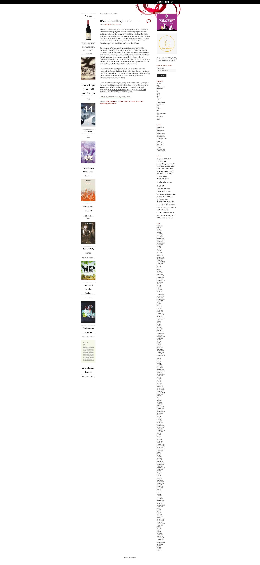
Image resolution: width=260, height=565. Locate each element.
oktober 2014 (160, 447)
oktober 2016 (160, 410)
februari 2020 (160, 347)
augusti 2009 (160, 544)
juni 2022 (159, 303)
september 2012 (161, 486)
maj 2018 (159, 380)
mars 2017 (159, 402)
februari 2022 (160, 310)
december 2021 (160, 313)
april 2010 (159, 531)
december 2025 (160, 238)
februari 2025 (160, 254)
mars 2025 (159, 252)
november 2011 (160, 502)
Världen (158, 115)
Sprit (158, 111)
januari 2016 (160, 424)
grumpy (161, 185)
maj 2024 (159, 268)
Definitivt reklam (160, 86)
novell (164, 204)
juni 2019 (159, 360)
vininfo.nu (159, 139)
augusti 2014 (160, 450)
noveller (171, 205)
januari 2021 (160, 330)
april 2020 (159, 344)
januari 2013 (160, 480)
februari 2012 (160, 497)
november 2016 (160, 408)
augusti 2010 (160, 525)
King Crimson (160, 194)
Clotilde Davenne (165, 168)
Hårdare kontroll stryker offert (116, 21)
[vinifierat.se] (165, 2)
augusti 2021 (160, 319)
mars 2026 (159, 233)
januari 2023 (160, 293)
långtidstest (162, 201)
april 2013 (159, 475)
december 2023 (160, 275)
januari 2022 (160, 311)
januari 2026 (160, 237)
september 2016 (161, 411)
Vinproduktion (160, 116)
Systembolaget (104, 103)
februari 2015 (160, 441)
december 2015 (160, 425)
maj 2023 (159, 286)
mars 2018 (159, 383)
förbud (161, 182)
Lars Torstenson (117, 25)
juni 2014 (159, 453)
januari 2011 (159, 517)
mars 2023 (159, 290)
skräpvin (161, 212)
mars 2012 (159, 495)
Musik (107, 101)
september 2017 (161, 392)
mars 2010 (159, 533)
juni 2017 (159, 397)
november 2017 (160, 389)
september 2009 (161, 542)
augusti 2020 (160, 338)
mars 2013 (159, 477)
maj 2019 (159, 361)
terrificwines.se (160, 127)
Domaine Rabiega (162, 176)
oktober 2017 (160, 391)
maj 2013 (159, 474)
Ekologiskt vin (160, 88)
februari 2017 (160, 403)
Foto (158, 91)
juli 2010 (159, 527)
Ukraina (159, 218)
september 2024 (161, 261)
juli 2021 (159, 321)
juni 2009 (159, 547)
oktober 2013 (160, 466)
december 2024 (160, 257)
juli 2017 (159, 395)
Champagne (161, 166)
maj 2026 (159, 230)
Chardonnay (169, 166)
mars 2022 (159, 308)
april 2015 (159, 438)
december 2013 (160, 463)
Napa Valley (171, 201)
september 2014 (161, 449)
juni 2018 (159, 378)
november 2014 (160, 445)
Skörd (167, 212)
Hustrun (161, 191)
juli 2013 (159, 470)
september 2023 (161, 280)
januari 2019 (160, 367)
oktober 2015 (160, 428)
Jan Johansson (139, 101)
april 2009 (159, 550)
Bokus (88, 99)
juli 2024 (159, 265)
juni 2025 (159, 247)
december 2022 (160, 294)
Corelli (128, 97)
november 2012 (160, 483)
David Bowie (161, 171)
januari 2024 (160, 274)
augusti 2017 (160, 394)
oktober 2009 (160, 541)
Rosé (158, 107)
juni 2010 (159, 528)
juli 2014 (159, 452)
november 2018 (160, 371)
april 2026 (159, 232)
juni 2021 (159, 322)
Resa (158, 105)
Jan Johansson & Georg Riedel (115, 97)
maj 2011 (159, 511)
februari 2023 (160, 291)
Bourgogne (161, 161)
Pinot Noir (159, 207)
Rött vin (158, 108)
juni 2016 (159, 416)
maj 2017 (159, 399)
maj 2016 (159, 417)
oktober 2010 (160, 522)
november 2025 (160, 240)
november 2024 (160, 258)
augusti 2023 (160, 282)
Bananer (159, 83)
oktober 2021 (160, 316)
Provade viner (160, 104)
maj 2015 (159, 436)
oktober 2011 (160, 503)
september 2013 (161, 467)
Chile (174, 166)
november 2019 (160, 352)
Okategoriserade (161, 102)
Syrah (158, 215)
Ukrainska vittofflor (161, 113)
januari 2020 (160, 349)
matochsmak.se (161, 133)
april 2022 (159, 307)
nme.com (159, 147)
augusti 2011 (160, 506)
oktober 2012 (160, 484)
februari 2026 (160, 235)
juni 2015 (159, 435)
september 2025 (161, 243)
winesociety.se (160, 146)
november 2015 (160, 427)
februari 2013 (160, 478)
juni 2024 (159, 266)
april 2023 (159, 288)
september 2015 (161, 430)
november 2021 (160, 314)
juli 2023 (159, 283)
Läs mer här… (88, 215)
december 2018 (160, 369)
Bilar (158, 85)
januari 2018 (160, 386)
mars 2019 (159, 364)
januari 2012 (160, 498)
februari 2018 (160, 385)
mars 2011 (159, 514)
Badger (102, 97)
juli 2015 (159, 433)
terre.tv (158, 128)
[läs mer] (174, 60)
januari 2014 (160, 461)
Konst (158, 94)
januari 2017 (160, 405)
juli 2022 (159, 302)
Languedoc (168, 196)
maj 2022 (159, 305)
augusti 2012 (160, 487)
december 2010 (160, 519)
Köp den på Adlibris (88, 298)
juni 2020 (159, 341)
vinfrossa (166, 218)
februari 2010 (160, 534)
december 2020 (160, 332)
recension (173, 207)
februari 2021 (160, 329)
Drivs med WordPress (130, 558)
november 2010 (160, 520)
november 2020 (160, 333)
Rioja (167, 210)
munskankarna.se (161, 150)
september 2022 (161, 299)
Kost (158, 96)
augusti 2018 (160, 375)
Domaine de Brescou (164, 174)
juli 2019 (159, 358)
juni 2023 (159, 285)
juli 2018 (159, 377)
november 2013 (160, 464)
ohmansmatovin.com (162, 138)
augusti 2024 (160, 263)
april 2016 (159, 419)
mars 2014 (159, 458)
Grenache (168, 183)
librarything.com (160, 130)
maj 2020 (159, 342)
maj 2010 (159, 530)
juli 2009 (159, 545)
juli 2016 (159, 414)
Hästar (158, 93)
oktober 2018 (160, 372)
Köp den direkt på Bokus (88, 257)
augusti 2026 (160, 226)
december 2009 (160, 537)
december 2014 (160, 444)
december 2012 (160, 481)
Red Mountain (160, 209)
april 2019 (159, 363)
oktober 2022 (160, 297)
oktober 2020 (160, 335)
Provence (166, 207)
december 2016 (160, 406)
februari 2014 (160, 459)
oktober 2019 (160, 353)
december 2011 (160, 500)
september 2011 (161, 505)
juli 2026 (159, 227)
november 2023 (160, 277)
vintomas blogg (160, 142)
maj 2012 (159, 492)
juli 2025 (159, 246)
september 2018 (161, 374)
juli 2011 (158, 508)
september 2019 (161, 355)
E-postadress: (160, 68)
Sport (158, 110)
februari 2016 (160, 422)
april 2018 (159, 382)
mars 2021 (159, 327)
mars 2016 (159, 421)
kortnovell (174, 194)
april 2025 (159, 250)
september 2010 (161, 523)
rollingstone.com (161, 149)
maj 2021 (159, 324)
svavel (172, 212)
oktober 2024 (160, 260)
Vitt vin (158, 119)
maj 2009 (159, 548)
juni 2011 (159, 509)
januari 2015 (160, 442)
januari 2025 (160, 255)
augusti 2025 (160, 244)
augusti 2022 (160, 300)
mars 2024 (159, 271)
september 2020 (161, 336)
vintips (171, 218)
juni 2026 (159, 229)
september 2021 (161, 318)
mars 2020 (159, 346)
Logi (158, 99)
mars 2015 (159, 439)
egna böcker (163, 178)
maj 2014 (159, 455)
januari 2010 (160, 536)
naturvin (159, 205)
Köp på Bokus (88, 175)
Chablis (171, 164)
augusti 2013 (160, 469)
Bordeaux (167, 159)
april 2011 (159, 513)
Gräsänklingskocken (163, 188)
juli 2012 (159, 489)
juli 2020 (159, 339)
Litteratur (159, 97)
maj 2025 (159, 249)
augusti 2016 (160, 413)
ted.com (159, 132)
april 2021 (159, 325)
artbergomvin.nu (161, 136)
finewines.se (160, 141)
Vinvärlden (113, 101)
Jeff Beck (167, 191)
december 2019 (160, 350)
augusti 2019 (160, 357)
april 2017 (159, 400)
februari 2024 (160, 272)
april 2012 (159, 494)
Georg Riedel (131, 101)
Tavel (173, 215)
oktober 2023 (160, 279)
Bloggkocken (160, 158)
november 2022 (160, 296)
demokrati (169, 171)
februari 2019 (160, 366)
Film (158, 90)
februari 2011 (160, 516)
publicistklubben (160, 135)
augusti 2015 (160, 431)
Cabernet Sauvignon (162, 164)
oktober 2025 (160, 241)
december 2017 (160, 388)
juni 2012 (159, 491)
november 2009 (160, 539)
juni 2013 (159, 472)
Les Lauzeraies (162, 199)
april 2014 (159, 456)
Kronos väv (160, 196)
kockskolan (168, 194)
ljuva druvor (159, 144)
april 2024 (159, 269)
